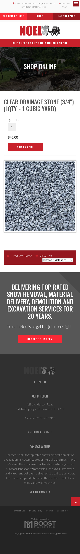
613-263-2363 (45, 418)
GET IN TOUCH (38, 491)
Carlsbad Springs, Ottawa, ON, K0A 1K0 (40, 409)
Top (75, 501)
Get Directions (38, 431)
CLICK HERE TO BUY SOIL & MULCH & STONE (39, 43)
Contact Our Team (40, 339)
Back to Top (62, 510)
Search (49, 510)
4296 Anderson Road (40, 404)
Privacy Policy (35, 510)
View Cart (46, 255)
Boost (64, 533)
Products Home (22, 255)
